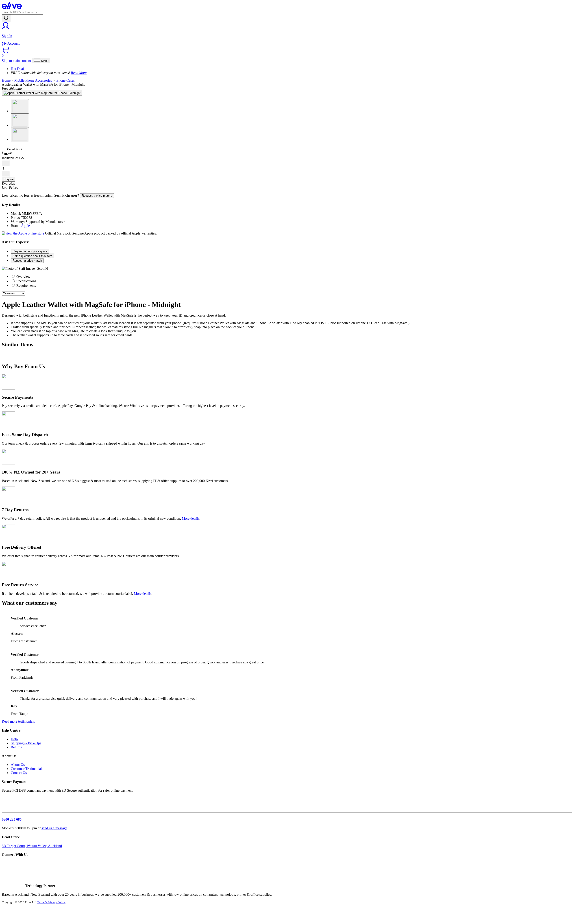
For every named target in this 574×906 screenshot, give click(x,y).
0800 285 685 (12, 819)
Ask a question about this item (32, 256)
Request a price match (27, 260)
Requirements (25, 285)
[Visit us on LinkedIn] (15, 868)
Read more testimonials (18, 721)
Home (6, 80)
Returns (16, 747)
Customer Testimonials (27, 769)
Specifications (25, 281)
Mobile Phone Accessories (33, 80)
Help (14, 739)
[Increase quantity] (5, 174)
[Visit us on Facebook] (6, 868)
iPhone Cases (65, 80)
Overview (22, 276)
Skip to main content (16, 61)
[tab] (291, 276)
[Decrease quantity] (5, 163)
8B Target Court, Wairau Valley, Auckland (32, 846)
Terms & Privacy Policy (51, 902)
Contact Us (19, 773)
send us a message (54, 828)
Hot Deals (18, 69)
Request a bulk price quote (30, 251)
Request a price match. (97, 195)
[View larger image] (42, 93)
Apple (25, 226)
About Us (18, 765)
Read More (79, 73)
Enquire (8, 179)
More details (190, 518)
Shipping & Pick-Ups (26, 743)
